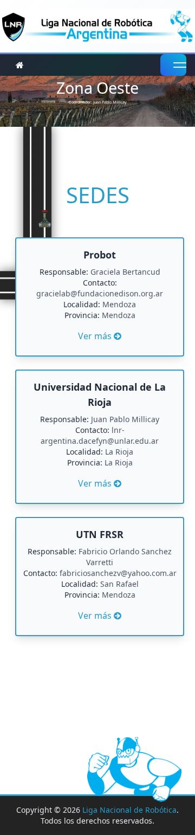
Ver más (99, 295)
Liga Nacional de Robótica (129, 810)
